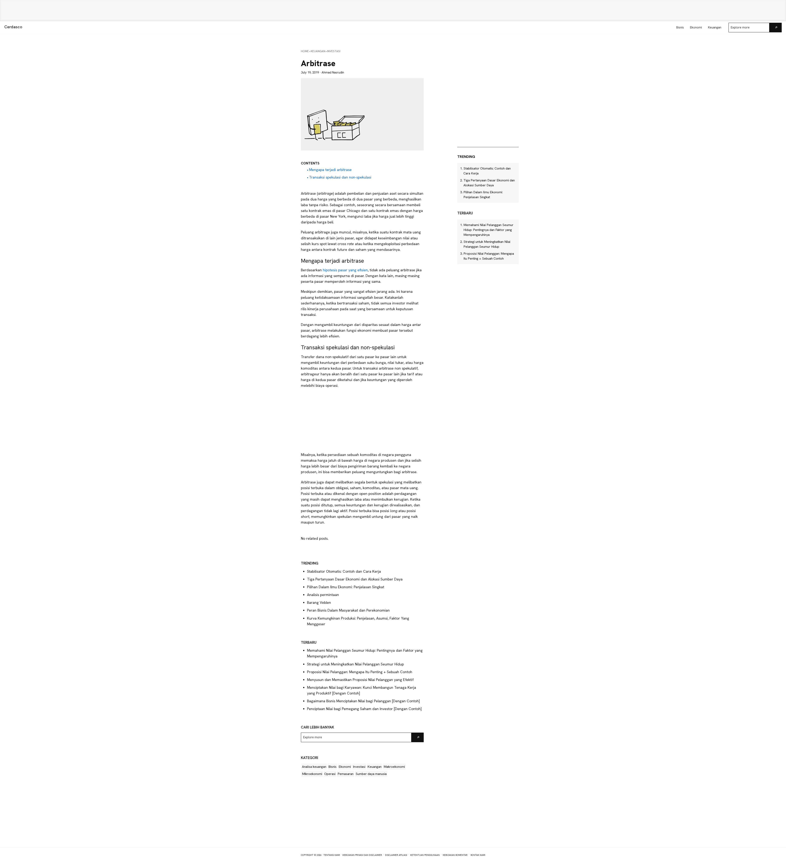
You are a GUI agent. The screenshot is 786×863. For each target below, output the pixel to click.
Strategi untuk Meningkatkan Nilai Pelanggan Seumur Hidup (355, 664)
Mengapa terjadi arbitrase (330, 169)
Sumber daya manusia (371, 774)
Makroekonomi (394, 767)
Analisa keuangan (314, 767)
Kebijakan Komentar (455, 855)
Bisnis (332, 767)
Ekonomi (345, 767)
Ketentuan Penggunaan (425, 855)
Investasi (359, 767)
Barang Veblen (319, 602)
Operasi (329, 774)
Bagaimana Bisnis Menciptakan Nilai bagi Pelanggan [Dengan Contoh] (363, 701)
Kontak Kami (478, 855)
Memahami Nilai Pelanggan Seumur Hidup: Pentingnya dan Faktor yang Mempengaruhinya (488, 230)
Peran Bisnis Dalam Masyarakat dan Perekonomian (348, 610)
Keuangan (374, 767)
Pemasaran (345, 774)
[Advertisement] (393, 10)
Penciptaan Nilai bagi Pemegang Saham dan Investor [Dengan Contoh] (364, 708)
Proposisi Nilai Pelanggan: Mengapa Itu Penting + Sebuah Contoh (359, 672)
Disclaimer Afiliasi (396, 855)
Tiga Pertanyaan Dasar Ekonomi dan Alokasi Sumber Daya (355, 579)
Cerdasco (13, 26)
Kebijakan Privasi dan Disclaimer (362, 855)
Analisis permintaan (323, 594)
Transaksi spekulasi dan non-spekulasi (340, 177)
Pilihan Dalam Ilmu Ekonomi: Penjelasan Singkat (345, 587)
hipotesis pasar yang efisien (345, 270)
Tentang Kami (331, 855)
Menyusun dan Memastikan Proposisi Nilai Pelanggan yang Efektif (360, 679)
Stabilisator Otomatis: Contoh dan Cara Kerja (344, 571)
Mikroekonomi (312, 774)
